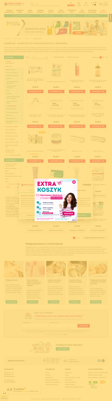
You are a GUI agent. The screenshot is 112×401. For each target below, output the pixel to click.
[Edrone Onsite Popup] (56, 200)
